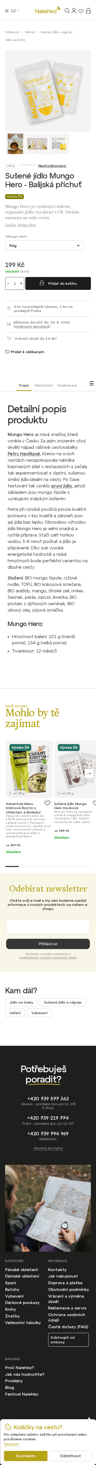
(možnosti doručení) (32, 326)
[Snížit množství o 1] (8, 283)
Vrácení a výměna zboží (66, 1299)
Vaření (14, 1013)
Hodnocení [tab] (67, 385)
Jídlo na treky (21, 1002)
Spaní (10, 1282)
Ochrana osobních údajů (66, 1317)
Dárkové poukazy (22, 1302)
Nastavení (11, 1444)
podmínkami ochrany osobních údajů (48, 957)
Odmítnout (70, 1456)
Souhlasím (25, 1456)
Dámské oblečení (22, 1276)
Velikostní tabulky (23, 1322)
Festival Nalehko (21, 1394)
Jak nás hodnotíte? (24, 1374)
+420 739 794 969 (48, 1133)
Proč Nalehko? (19, 1367)
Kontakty (57, 1269)
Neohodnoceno (52, 166)
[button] (88, 773)
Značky (12, 1316)
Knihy (10, 1309)
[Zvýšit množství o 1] (21, 283)
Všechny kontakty (48, 1148)
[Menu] (6, 11)
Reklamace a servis (67, 1308)
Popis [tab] (24, 385)
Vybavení (39, 1013)
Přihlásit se (48, 944)
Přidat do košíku (62, 283)
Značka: (20, 225)
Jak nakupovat (63, 1276)
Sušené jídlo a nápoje (62, 1002)
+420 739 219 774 (48, 1118)
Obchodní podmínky (68, 1289)
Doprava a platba (65, 1282)
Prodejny (14, 1380)
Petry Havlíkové (24, 453)
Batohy (12, 1289)
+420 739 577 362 (48, 1098)
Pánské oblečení (21, 1269)
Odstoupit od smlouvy (62, 1339)
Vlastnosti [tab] (43, 385)
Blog (9, 1387)
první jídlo (61, 485)
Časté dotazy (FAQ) (68, 1326)
